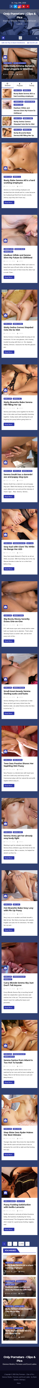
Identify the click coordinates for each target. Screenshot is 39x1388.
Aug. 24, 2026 (10, 186)
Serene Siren (18, 104)
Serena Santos (9, 1056)
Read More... (9, 202)
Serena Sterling (18, 687)
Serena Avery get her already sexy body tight (18, 836)
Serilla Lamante (9, 1201)
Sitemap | (22, 1379)
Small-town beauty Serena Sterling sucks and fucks (17, 692)
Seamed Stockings (23, 63)
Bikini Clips (7, 471)
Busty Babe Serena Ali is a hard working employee (19, 181)
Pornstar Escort (19, 543)
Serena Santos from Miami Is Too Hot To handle (18, 1061)
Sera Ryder (17, 1129)
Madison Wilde (29, 101)
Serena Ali (26, 90)
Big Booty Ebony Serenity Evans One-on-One (17, 620)
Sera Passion (17, 760)
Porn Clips (17, 90)
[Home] (3, 37)
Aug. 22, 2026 (10, 74)
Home (18, 1383)
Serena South (27, 471)
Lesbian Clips (18, 101)
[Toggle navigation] (20, 38)
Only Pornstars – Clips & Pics (25, 1374)
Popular (20, 85)
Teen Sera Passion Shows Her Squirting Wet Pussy (18, 764)
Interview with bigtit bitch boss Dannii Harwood (19, 67)
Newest (7, 85)
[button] (36, 38)
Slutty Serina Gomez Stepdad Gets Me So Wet (18, 328)
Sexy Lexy (16, 904)
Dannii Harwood (9, 63)
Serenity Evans (18, 615)
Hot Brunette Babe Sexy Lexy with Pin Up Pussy (18, 909)
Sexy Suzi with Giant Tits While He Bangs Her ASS (19, 547)
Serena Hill (27, 129)
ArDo (20, 74)
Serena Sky (8, 979)
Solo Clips (20, 1201)
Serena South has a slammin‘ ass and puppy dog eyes (18, 475)
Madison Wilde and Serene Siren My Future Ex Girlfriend (18, 256)
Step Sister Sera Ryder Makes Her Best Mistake (18, 1133)
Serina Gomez (27, 118)
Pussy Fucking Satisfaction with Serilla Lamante (17, 1205)
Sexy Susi (30, 543)
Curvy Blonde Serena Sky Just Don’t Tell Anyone (18, 984)
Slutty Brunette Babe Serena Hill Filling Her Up (18, 403)
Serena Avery (17, 832)
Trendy (31, 85)
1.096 (21, 1244)
